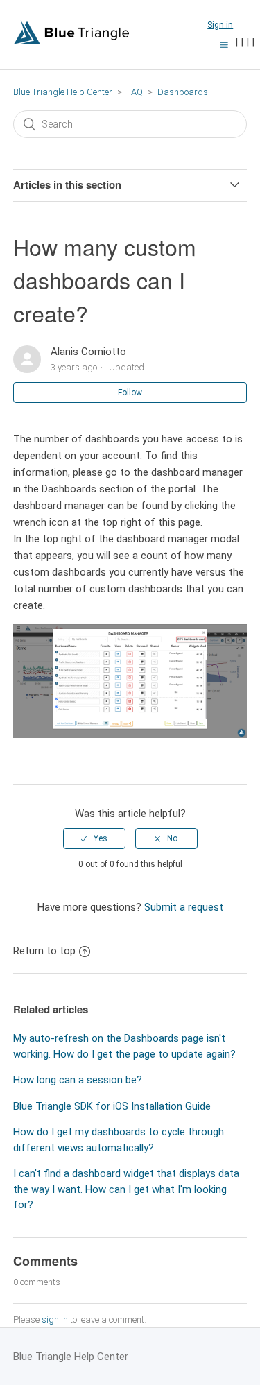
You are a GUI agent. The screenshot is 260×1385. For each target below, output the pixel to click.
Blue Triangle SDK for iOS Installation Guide (112, 1106)
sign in (55, 1319)
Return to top (44, 951)
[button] (224, 44)
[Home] (71, 41)
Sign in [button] (220, 25)
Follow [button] (130, 392)
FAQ (135, 92)
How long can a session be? (77, 1080)
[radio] (94, 838)
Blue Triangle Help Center (62, 92)
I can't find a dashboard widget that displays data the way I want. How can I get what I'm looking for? (126, 1189)
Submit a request (183, 907)
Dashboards (182, 92)
